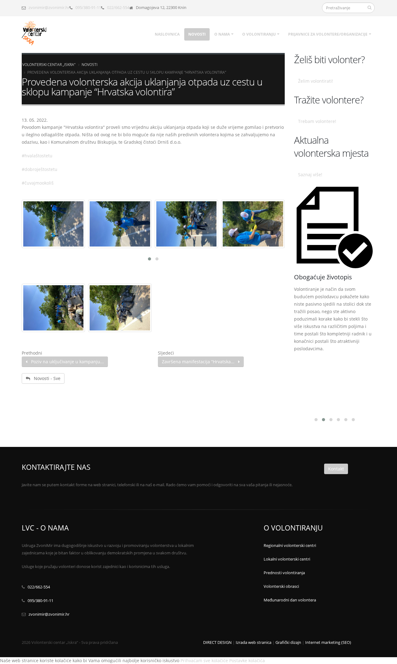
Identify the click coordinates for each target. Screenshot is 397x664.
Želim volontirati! (315, 81)
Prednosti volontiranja (284, 572)
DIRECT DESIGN (217, 642)
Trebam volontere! (317, 121)
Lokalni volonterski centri (287, 559)
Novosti (197, 34)
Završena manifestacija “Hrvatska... (200, 362)
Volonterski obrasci (281, 586)
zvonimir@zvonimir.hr (49, 7)
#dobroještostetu (39, 169)
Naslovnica (167, 34)
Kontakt (336, 469)
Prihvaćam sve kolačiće (204, 660)
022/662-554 (118, 7)
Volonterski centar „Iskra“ (48, 64)
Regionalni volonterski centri (290, 545)
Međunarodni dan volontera (290, 600)
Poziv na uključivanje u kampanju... (65, 362)
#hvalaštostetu (37, 156)
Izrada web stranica (253, 642)
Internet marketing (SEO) (328, 642)
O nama (222, 34)
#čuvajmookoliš (38, 183)
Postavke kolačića (247, 660)
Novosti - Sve (45, 378)
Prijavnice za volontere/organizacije (328, 34)
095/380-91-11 (88, 7)
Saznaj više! (310, 174)
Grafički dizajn (288, 642)
